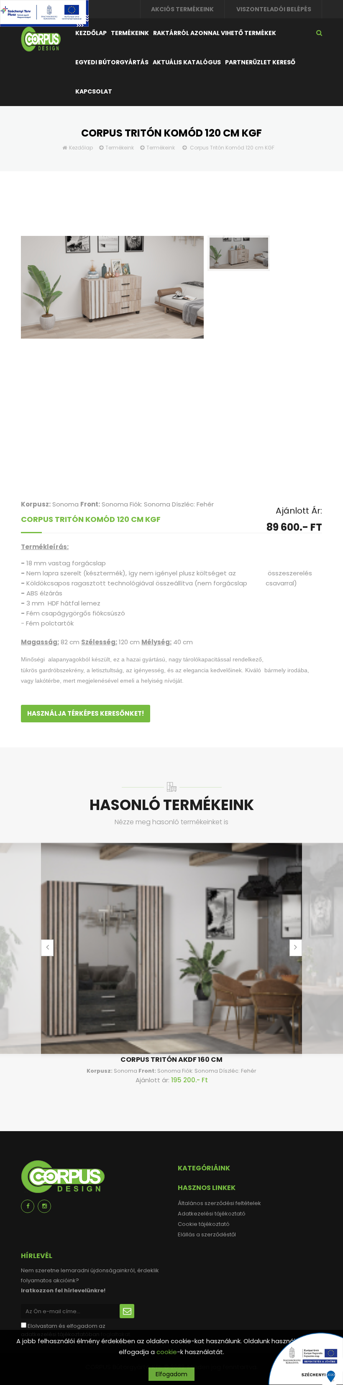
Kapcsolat (93, 91)
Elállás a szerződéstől (207, 1234)
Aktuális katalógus (187, 62)
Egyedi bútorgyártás (111, 62)
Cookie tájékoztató (204, 1224)
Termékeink (130, 33)
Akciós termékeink (182, 9)
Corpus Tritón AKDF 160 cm (171, 1059)
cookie (166, 1351)
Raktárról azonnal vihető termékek (214, 33)
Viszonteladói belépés (273, 9)
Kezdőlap (91, 33)
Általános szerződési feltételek (219, 1203)
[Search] (319, 32)
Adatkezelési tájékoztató (212, 1214)
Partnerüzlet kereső (260, 62)
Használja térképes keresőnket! (85, 713)
